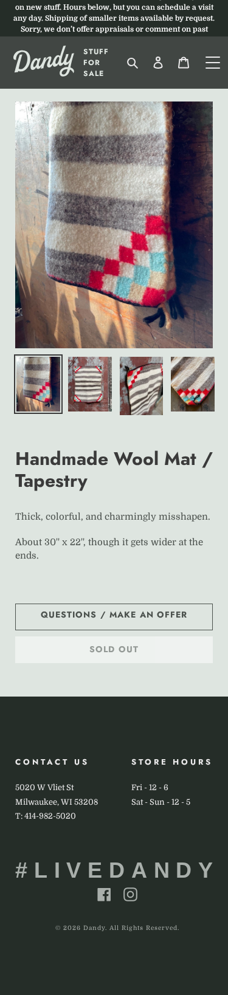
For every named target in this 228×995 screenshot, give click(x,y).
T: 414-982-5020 (45, 816)
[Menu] (213, 63)
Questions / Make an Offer (114, 614)
